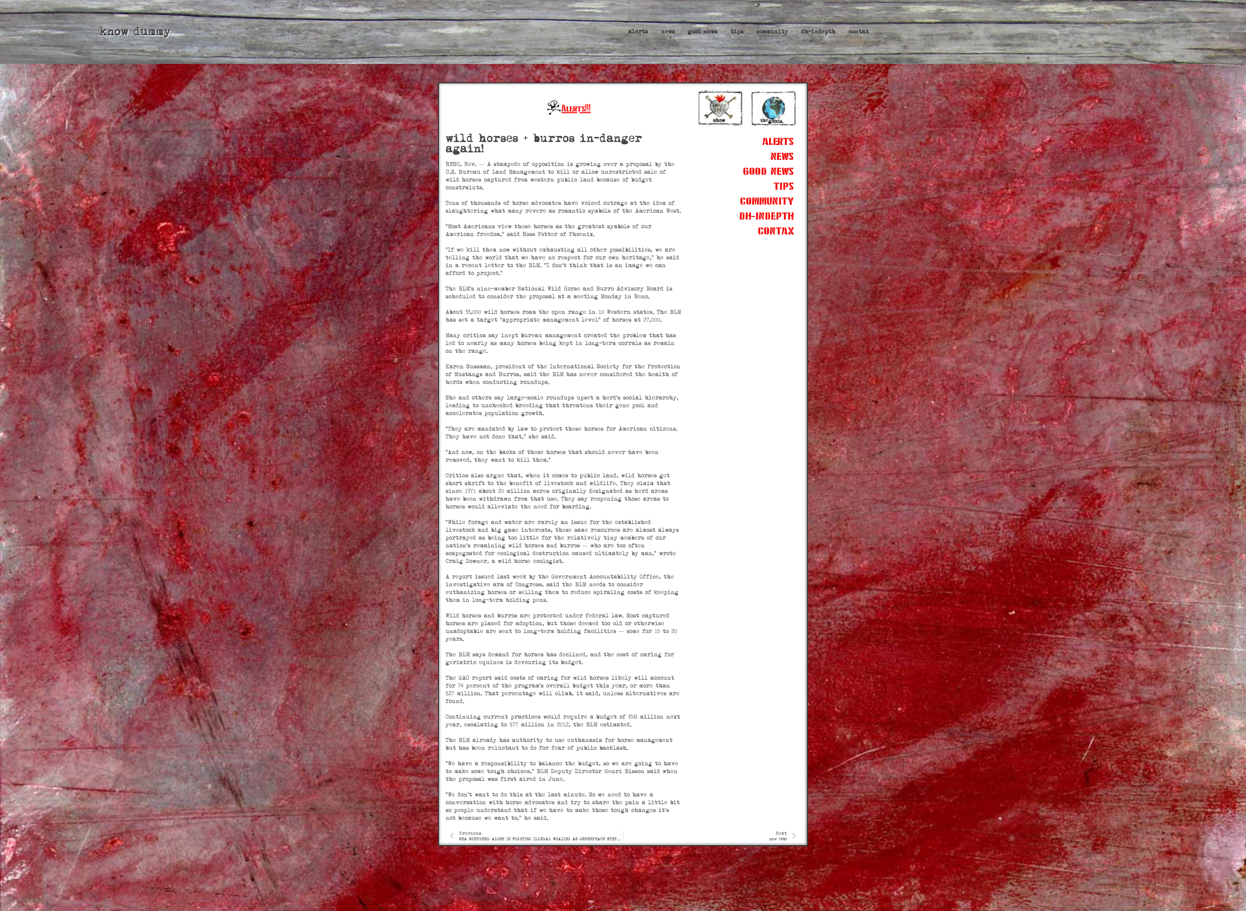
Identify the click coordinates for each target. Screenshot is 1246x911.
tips (736, 32)
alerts (638, 32)
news (668, 32)
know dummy (135, 31)
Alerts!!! (576, 108)
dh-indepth (818, 32)
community (772, 32)
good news (702, 32)
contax (859, 32)
